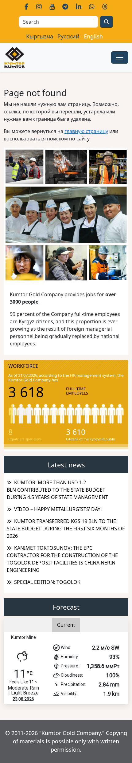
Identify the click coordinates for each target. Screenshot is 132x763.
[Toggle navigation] (119, 57)
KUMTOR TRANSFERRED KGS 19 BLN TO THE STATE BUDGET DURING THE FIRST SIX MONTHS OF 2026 (66, 528)
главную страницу (86, 131)
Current (66, 625)
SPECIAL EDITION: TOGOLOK (47, 582)
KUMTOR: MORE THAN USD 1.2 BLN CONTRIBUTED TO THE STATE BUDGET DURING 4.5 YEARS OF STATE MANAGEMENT (57, 490)
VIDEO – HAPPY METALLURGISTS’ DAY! (58, 509)
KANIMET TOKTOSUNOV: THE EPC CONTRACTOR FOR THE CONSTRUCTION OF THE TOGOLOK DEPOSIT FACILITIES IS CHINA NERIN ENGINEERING (62, 559)
